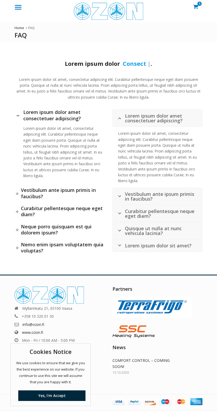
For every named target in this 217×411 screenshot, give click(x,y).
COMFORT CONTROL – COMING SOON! (141, 363)
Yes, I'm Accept (52, 395)
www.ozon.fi (32, 332)
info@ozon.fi (33, 324)
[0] (195, 6)
